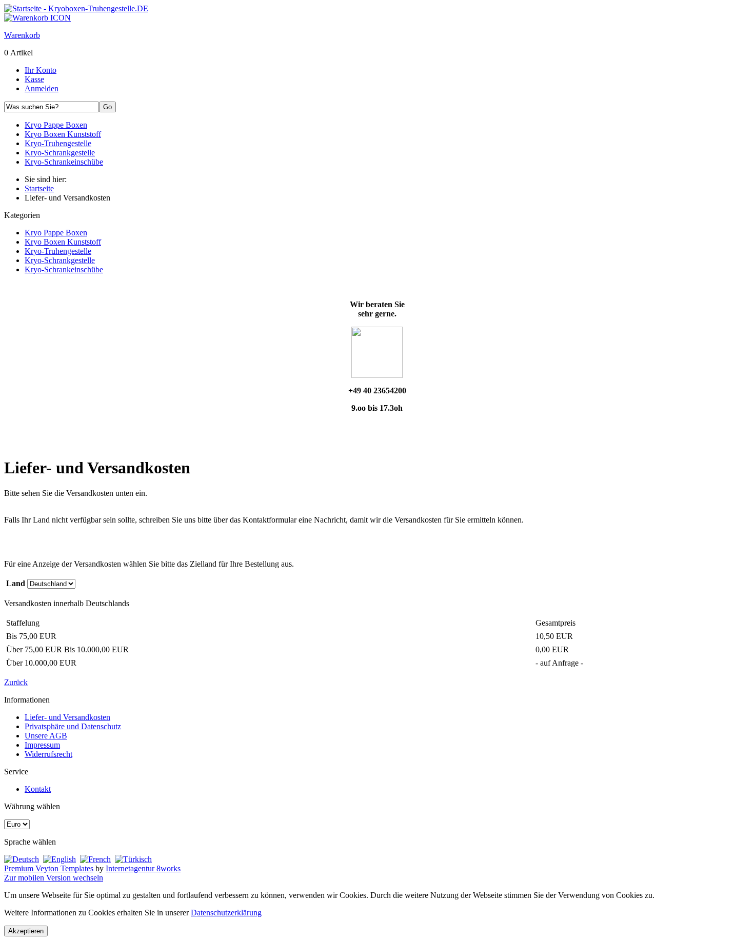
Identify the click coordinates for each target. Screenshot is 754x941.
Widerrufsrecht (48, 754)
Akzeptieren (26, 931)
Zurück (16, 682)
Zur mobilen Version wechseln (53, 877)
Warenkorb (22, 35)
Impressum (42, 744)
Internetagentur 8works (143, 868)
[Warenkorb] (37, 17)
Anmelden (41, 88)
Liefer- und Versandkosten (67, 717)
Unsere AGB (46, 735)
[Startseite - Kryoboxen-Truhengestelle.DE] (76, 8)
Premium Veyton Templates (48, 868)
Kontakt (38, 789)
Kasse (34, 79)
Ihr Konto (40, 70)
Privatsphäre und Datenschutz (73, 726)
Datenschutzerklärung (226, 912)
